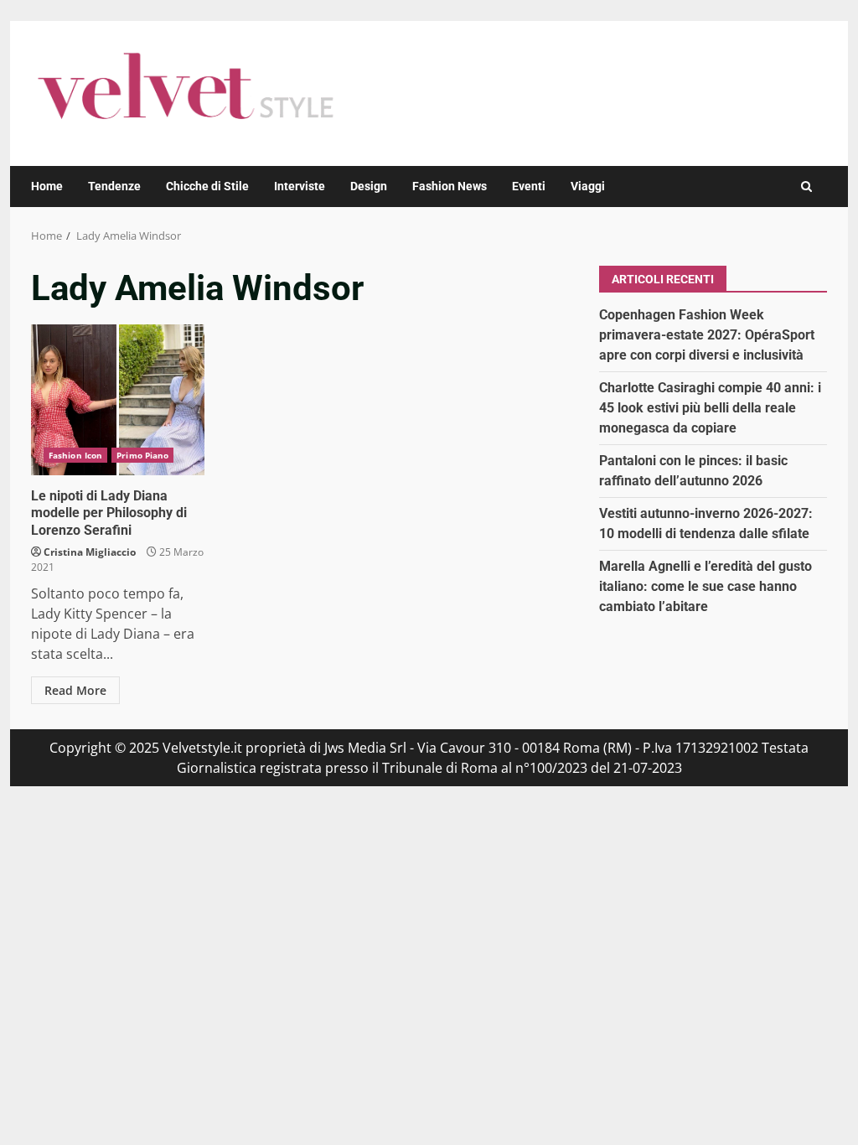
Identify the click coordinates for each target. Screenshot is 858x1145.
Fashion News (449, 186)
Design (368, 186)
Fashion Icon (75, 455)
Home (47, 186)
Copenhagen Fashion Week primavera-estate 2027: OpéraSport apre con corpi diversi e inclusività (706, 335)
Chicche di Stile (207, 186)
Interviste (299, 186)
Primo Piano (142, 455)
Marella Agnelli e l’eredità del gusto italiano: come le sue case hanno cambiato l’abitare (705, 586)
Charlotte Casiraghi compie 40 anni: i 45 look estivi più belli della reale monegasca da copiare (710, 408)
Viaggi (588, 186)
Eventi (528, 186)
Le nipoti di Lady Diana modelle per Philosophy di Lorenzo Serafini (117, 399)
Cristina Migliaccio (90, 552)
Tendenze (114, 186)
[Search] (806, 186)
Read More (75, 690)
